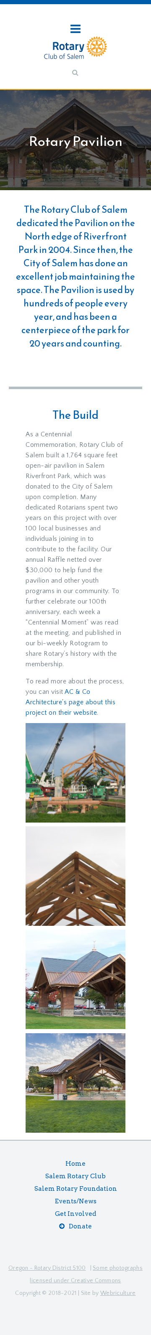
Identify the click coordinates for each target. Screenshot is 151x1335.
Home (75, 1163)
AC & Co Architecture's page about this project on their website (70, 702)
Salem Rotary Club (75, 1176)
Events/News (75, 1201)
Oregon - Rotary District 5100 (47, 1268)
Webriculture (118, 1293)
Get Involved (75, 1214)
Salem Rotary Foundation (75, 1188)
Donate (80, 1226)
